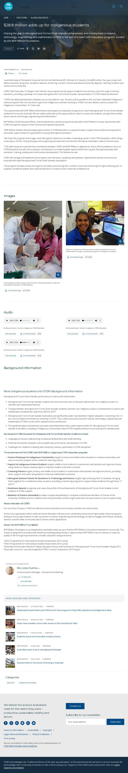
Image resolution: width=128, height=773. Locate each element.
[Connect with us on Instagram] (11, 723)
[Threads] (28, 723)
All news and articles (39, 17)
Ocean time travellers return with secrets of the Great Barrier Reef (47, 623)
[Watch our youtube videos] (34, 723)
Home (6, 17)
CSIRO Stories (21, 17)
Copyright (47, 730)
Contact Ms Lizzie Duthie (28, 585)
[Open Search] (121, 6)
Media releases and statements (23, 598)
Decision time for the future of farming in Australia (40, 662)
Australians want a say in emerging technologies (39, 649)
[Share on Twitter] (33, 49)
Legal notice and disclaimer (16, 734)
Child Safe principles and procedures (20, 746)
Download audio (32, 334)
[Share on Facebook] (27, 49)
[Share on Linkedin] (38, 49)
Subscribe (115, 721)
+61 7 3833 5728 (25, 577)
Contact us (75, 706)
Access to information (14, 730)
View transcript (10, 334)
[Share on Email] (44, 49)
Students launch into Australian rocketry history (39, 636)
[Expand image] (33, 240)
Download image (19, 290)
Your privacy (9, 738)
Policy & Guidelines (40, 734)
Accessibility (33, 730)
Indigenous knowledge (27, 683)
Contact (8, 49)
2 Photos (11, 73)
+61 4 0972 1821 (25, 581)
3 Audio (24, 73)
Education (10, 683)
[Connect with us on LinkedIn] (17, 723)
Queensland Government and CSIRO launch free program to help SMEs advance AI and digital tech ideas (64, 610)
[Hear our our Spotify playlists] (22, 723)
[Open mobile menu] (113, 6)
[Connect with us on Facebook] (6, 723)
